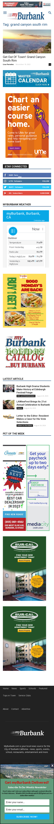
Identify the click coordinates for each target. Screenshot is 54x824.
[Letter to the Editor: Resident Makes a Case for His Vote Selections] (8, 416)
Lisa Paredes (8, 64)
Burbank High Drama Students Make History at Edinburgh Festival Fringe (33, 389)
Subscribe (44, 193)
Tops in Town (9, 695)
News (14, 688)
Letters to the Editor (24, 425)
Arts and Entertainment (26, 396)
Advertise (26, 709)
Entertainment (9, 52)
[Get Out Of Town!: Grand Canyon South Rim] (27, 41)
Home (6, 688)
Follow (45, 181)
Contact (15, 709)
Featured (43, 688)
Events (19, 408)
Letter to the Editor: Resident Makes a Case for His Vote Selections (33, 418)
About (5, 709)
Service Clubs (25, 695)
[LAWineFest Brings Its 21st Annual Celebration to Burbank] (8, 404)
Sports (23, 688)
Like (19, 177)
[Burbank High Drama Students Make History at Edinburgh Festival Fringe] (8, 388)
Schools (32, 688)
